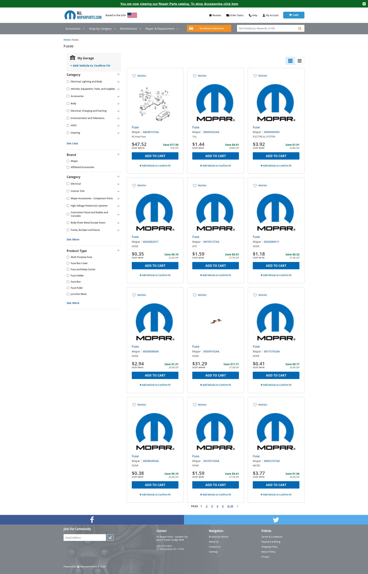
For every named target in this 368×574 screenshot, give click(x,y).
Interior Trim (78, 191)
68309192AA (211, 351)
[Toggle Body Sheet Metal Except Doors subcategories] (118, 222)
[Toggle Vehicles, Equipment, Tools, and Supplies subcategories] (118, 89)
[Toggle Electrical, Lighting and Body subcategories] (118, 81)
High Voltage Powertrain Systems (89, 205)
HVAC (74, 125)
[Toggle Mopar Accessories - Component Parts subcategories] (118, 198)
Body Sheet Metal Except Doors (88, 222)
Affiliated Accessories (82, 167)
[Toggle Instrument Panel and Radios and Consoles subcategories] (118, 214)
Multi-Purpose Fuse (81, 257)
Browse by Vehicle (218, 536)
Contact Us (215, 546)
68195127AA (211, 241)
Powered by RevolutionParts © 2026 (85, 566)
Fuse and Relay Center (83, 269)
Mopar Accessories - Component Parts (92, 198)
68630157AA (151, 132)
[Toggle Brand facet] (118, 154)
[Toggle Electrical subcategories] (118, 184)
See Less (72, 143)
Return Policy (268, 551)
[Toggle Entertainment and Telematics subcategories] (118, 118)
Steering (75, 132)
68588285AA (151, 461)
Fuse (135, 127)
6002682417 (150, 241)
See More (73, 239)
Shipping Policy (269, 546)
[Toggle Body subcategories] (118, 103)
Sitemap (213, 551)
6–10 (230, 506)
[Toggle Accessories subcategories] (118, 96)
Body (73, 103)
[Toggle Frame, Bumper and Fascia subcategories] (118, 230)
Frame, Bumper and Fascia (85, 230)
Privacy (265, 556)
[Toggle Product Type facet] (118, 251)
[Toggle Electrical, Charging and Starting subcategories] (118, 111)
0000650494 (271, 132)
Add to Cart (155, 156)
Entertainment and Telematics (87, 118)
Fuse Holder (77, 275)
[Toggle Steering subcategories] (118, 133)
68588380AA (151, 351)
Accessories (77, 96)
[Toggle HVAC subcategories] (118, 125)
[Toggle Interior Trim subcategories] (118, 191)
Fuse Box (76, 281)
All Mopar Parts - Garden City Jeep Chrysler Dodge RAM (172, 538)
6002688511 (271, 241)
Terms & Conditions (271, 536)
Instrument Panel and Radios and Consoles (89, 214)
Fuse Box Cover (79, 263)
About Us (214, 541)
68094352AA (211, 132)
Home (67, 39)
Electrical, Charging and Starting (89, 110)
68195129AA (211, 461)
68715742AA (272, 351)
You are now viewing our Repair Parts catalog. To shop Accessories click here (179, 4)
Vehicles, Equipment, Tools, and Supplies (93, 88)
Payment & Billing (270, 541)
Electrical (76, 183)
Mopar (74, 161)
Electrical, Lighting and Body (86, 81)
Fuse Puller (77, 288)
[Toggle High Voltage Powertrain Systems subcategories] (118, 205)
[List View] (299, 61)
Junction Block (79, 294)
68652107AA (272, 461)
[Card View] (290, 61)
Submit (110, 537)
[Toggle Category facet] (118, 74)
